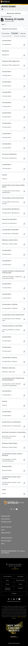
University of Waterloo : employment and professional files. (13, 271)
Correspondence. (6, 283)
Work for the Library (6, 538)
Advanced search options (9, 29)
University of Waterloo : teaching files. (12, 325)
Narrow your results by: (14, 13)
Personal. (4, 175)
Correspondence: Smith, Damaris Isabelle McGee (13, 186)
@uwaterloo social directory (14, 601)
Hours (3, 529)
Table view (23, 33)
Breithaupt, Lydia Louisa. (8, 368)
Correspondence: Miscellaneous (10, 209)
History (4, 489)
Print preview (6, 33)
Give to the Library (6, 540)
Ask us (3, 543)
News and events (5, 532)
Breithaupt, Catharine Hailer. (10, 240)
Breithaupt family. (7, 466)
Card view (15, 33)
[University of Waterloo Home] (5, 2)
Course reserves (5, 519)
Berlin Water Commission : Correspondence (14, 432)
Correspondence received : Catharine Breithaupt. (12, 454)
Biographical (5, 51)
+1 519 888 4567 (15, 568)
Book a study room (6, 527)
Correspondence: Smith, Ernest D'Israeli (13, 198)
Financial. (4, 401)
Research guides (5, 516)
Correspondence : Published (9, 304)
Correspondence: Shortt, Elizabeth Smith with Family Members (13, 379)
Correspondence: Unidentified (10, 229)
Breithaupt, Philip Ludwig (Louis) (10, 61)
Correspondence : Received (9, 357)
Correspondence (6, 40)
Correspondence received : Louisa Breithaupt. (11, 477)
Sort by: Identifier (7, 36)
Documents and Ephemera (9, 154)
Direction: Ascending (20, 36)
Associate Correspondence (9, 219)
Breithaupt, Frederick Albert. (9, 443)
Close (9, 16)
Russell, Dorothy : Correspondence (11, 422)
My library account (6, 521)
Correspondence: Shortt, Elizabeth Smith (13, 314)
